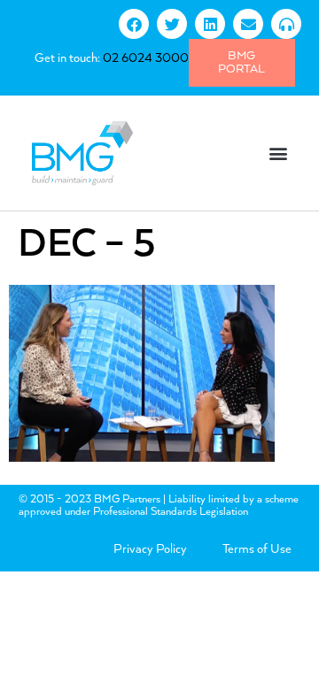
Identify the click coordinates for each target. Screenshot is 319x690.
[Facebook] (134, 24)
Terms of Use (257, 549)
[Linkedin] (210, 24)
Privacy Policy (150, 549)
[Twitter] (172, 24)
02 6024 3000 (146, 58)
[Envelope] (248, 24)
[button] (277, 152)
